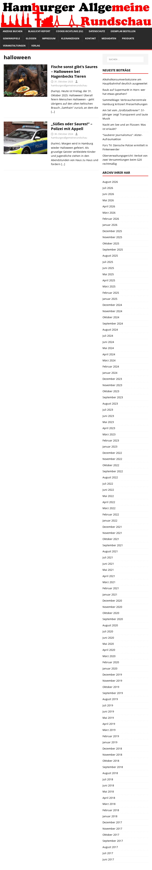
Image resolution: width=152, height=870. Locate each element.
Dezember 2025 (112, 231)
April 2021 (109, 576)
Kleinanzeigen (70, 38)
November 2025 (112, 237)
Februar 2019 (111, 736)
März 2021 (109, 582)
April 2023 (109, 428)
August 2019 (110, 699)
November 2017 (112, 828)
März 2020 (109, 656)
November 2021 (112, 533)
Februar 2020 (111, 662)
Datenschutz (97, 31)
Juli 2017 (108, 853)
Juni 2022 (108, 489)
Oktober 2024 (111, 317)
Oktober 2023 (111, 391)
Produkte (128, 38)
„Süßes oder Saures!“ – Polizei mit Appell (71, 126)
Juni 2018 (108, 785)
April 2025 (109, 280)
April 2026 (109, 206)
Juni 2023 (108, 416)
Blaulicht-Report (39, 31)
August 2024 (110, 329)
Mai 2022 (108, 496)
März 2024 (109, 360)
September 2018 (113, 767)
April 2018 (109, 798)
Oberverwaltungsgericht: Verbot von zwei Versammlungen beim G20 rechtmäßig (125, 160)
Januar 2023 (110, 446)
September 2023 (113, 397)
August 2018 (110, 773)
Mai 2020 (108, 643)
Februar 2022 (111, 514)
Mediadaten (109, 38)
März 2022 (109, 508)
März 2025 (109, 286)
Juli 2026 (108, 188)
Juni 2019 (108, 711)
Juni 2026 (108, 194)
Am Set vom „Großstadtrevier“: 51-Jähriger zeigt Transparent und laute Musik (125, 114)
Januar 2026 (110, 225)
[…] (53, 111)
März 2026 (109, 212)
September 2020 (113, 619)
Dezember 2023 (112, 379)
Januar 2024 (110, 372)
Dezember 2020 (112, 600)
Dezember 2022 (112, 453)
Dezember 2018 (112, 748)
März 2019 (109, 730)
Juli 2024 (108, 335)
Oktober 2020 (111, 613)
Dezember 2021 (112, 527)
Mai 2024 (108, 348)
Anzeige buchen (12, 31)
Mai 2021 (108, 570)
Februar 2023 (111, 440)
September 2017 (113, 841)
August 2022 (110, 477)
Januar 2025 (110, 299)
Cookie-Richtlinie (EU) (69, 31)
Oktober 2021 (111, 539)
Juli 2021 (108, 557)
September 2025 (113, 249)
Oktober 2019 (111, 687)
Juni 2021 (108, 563)
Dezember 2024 (112, 305)
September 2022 (113, 471)
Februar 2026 (111, 218)
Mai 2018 (108, 791)
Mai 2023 (108, 422)
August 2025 (110, 255)
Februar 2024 (111, 366)
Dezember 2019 (112, 674)
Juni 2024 (108, 342)
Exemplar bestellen (123, 31)
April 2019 (109, 724)
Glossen (31, 38)
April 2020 (109, 650)
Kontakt (90, 38)
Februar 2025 (111, 292)
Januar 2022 (110, 520)
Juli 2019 (108, 705)
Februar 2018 (111, 810)
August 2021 (110, 551)
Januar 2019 (110, 742)
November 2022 (112, 459)
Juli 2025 (108, 262)
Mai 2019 (108, 717)
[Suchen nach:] (125, 59)
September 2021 (113, 545)
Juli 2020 (108, 631)
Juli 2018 (108, 779)
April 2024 (109, 354)
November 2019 (112, 680)
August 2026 (110, 182)
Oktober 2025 (111, 243)
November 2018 (112, 754)
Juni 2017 (108, 859)
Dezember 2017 (112, 822)
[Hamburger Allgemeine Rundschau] (76, 25)
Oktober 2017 (111, 834)
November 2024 (112, 311)
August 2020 (110, 625)
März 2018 (109, 804)
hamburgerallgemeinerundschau (69, 85)
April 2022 (109, 502)
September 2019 (113, 693)
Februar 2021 (111, 588)
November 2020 (112, 607)
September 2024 (113, 323)
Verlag (35, 45)
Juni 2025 (108, 268)
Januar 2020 (110, 668)
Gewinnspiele (11, 38)
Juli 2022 (108, 483)
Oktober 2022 (111, 465)
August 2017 (110, 847)
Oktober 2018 (111, 760)
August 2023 (110, 403)
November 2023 (112, 385)
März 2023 (109, 434)
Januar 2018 (110, 816)
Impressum (48, 38)
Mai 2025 (108, 274)
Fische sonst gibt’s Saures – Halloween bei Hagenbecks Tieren (74, 71)
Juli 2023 (108, 409)
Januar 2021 (110, 594)
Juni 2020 (108, 637)
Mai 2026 (108, 200)
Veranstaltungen (14, 45)
